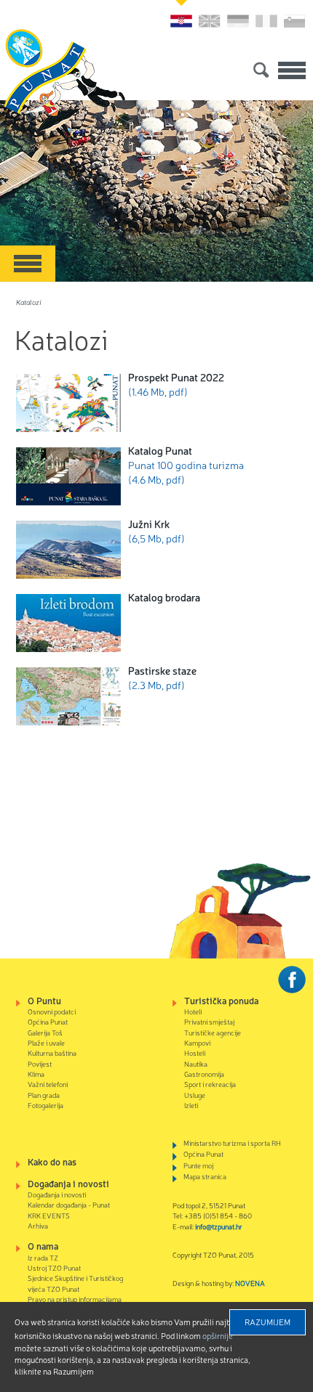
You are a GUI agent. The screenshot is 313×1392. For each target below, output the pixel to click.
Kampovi (197, 1042)
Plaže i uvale (46, 1042)
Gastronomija (204, 1073)
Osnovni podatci (52, 1011)
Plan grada (44, 1094)
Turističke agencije (212, 1032)
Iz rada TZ (43, 1257)
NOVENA (250, 1282)
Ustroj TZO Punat (54, 1267)
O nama (43, 1246)
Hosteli (194, 1052)
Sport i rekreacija (210, 1083)
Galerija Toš (45, 1032)
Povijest (40, 1063)
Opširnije (217, 1335)
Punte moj (198, 1165)
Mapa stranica (204, 1176)
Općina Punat (48, 1021)
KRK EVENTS (49, 1215)
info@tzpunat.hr (218, 1226)
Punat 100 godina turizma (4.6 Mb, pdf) (186, 465)
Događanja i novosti (68, 1183)
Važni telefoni (48, 1083)
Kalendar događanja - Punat (69, 1204)
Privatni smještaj (209, 1021)
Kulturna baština (52, 1052)
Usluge (194, 1094)
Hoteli (193, 1011)
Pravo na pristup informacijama (75, 1298)
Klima (36, 1073)
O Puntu (44, 1000)
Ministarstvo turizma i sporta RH (232, 1142)
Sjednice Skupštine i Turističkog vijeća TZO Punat (75, 1283)
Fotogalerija (45, 1105)
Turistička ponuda (221, 1000)
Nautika (195, 1063)
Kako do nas (52, 1161)
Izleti (191, 1105)
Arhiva (38, 1225)
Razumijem (267, 1321)
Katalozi (28, 301)
